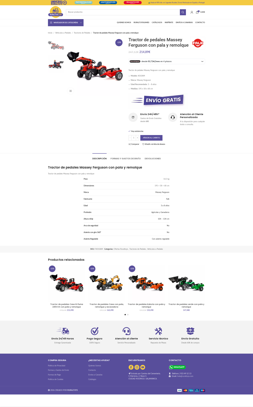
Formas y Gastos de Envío (58, 370)
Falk (167, 199)
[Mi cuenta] (191, 12)
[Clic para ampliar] (70, 91)
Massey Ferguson (162, 192)
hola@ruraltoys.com (185, 376)
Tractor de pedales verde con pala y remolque (186, 305)
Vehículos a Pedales (63, 33)
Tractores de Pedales (82, 33)
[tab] (99, 157)
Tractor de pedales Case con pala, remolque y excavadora (107, 305)
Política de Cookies (55, 379)
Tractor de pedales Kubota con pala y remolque (146, 305)
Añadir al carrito (151, 138)
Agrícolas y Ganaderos (160, 212)
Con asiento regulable (160, 239)
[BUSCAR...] (183, 12)
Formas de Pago (54, 375)
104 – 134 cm (163, 219)
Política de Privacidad (56, 366)
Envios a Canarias (95, 375)
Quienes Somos (94, 366)
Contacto (92, 370)
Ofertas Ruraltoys (121, 249)
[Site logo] (55, 12)
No (168, 226)
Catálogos (92, 379)
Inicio (50, 33)
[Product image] (66, 283)
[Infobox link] (147, 118)
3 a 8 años (165, 206)
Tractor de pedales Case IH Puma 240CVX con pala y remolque (66, 305)
